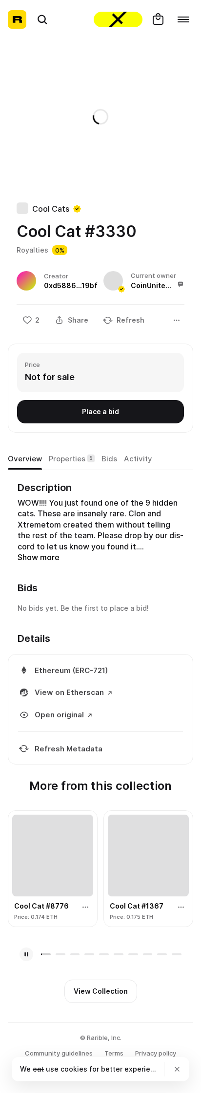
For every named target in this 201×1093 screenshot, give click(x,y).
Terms (113, 1053)
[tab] (25, 459)
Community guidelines (59, 1053)
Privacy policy (155, 1053)
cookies (73, 1069)
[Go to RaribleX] (118, 19)
